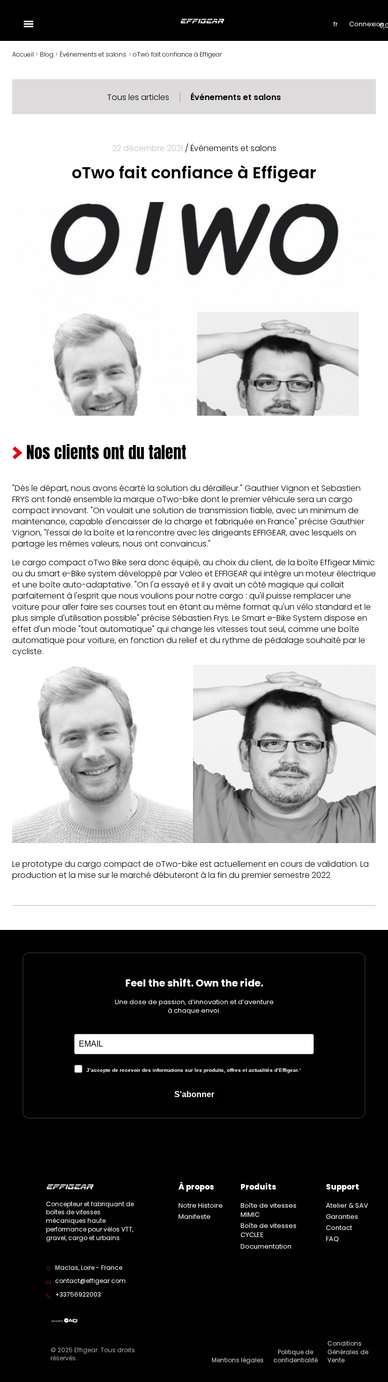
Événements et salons (235, 97)
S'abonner (194, 1094)
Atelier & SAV (347, 1205)
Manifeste (194, 1216)
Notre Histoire (200, 1205)
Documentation (266, 1246)
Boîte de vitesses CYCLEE (268, 1230)
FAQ (332, 1239)
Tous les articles (138, 97)
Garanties (342, 1216)
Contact (339, 1227)
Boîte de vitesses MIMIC (268, 1210)
